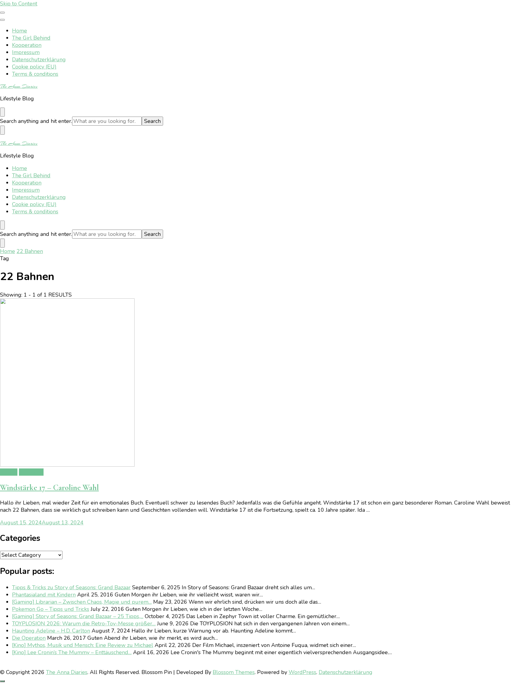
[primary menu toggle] (2, 13)
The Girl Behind (31, 37)
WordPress (302, 672)
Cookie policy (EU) (34, 66)
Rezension (31, 472)
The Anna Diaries (19, 86)
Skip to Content (18, 3)
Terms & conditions (35, 74)
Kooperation (26, 45)
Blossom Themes (234, 672)
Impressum (26, 52)
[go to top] (2, 681)
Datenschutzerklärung (39, 59)
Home (19, 30)
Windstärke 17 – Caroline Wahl (49, 487)
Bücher (8, 472)
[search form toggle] (2, 112)
